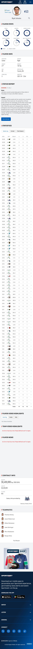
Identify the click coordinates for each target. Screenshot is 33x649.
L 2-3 (14, 145)
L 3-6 (14, 178)
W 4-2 (14, 151)
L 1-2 (14, 181)
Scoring (5, 417)
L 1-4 (14, 257)
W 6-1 (14, 221)
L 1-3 (14, 264)
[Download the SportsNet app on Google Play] (19, 597)
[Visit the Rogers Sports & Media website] (9, 640)
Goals (10, 417)
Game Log (5, 131)
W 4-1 (14, 230)
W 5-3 (14, 300)
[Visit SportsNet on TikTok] (24, 631)
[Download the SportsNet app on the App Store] (6, 597)
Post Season (20, 131)
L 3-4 (14, 279)
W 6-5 (14, 160)
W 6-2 (14, 254)
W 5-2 (14, 397)
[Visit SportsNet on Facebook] (14, 631)
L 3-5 (14, 394)
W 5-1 (14, 294)
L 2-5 (14, 139)
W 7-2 (14, 209)
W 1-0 (14, 376)
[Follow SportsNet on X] (3, 631)
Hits (16, 417)
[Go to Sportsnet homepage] (6, 2)
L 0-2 (14, 172)
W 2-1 (14, 200)
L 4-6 (14, 191)
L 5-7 (14, 364)
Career (13, 131)
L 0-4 (14, 306)
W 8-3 (14, 297)
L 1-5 (14, 388)
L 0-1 (14, 251)
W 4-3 (14, 148)
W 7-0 (14, 352)
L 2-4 (14, 142)
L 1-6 (14, 154)
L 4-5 (14, 218)
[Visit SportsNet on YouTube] (8, 631)
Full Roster (16, 540)
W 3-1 (14, 267)
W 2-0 (14, 163)
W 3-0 (14, 175)
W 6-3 (14, 184)
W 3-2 (14, 206)
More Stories (6, 119)
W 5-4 (14, 166)
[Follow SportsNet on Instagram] (19, 631)
